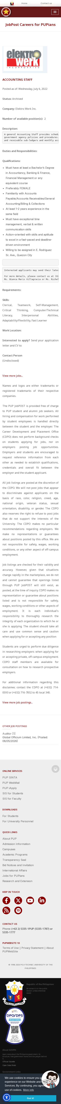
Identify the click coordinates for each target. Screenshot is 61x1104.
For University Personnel (17, 821)
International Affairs (14, 870)
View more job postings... (17, 702)
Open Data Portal (9, 1065)
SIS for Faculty (11, 798)
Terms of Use (10, 948)
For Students (10, 816)
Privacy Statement (32, 948)
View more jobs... (12, 375)
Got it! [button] (30, 1098)
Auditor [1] (8, 733)
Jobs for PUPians (13, 875)
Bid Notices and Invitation (18, 865)
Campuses (8, 849)
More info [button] (28, 1090)
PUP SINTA (9, 777)
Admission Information (16, 844)
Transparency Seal (14, 859)
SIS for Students (12, 793)
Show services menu (55, 769)
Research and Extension (17, 881)
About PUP (9, 838)
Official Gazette (8, 1062)
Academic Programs (14, 854)
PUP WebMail (11, 782)
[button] (6, 1097)
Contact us (46, 3)
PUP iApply (9, 788)
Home (24, 3)
